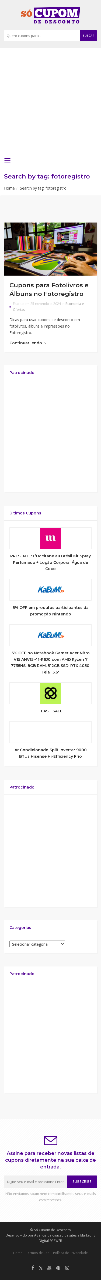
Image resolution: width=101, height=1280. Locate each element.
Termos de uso (38, 1253)
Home (9, 188)
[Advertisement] (50, 103)
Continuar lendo (26, 343)
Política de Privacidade (70, 1253)
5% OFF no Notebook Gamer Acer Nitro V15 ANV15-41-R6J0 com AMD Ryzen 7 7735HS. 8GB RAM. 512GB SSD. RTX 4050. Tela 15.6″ (50, 663)
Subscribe (82, 1181)
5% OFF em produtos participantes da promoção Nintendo (51, 611)
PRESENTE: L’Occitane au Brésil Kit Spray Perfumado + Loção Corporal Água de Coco (50, 562)
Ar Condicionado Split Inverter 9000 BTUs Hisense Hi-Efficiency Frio (51, 753)
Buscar (88, 36)
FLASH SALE (50, 711)
